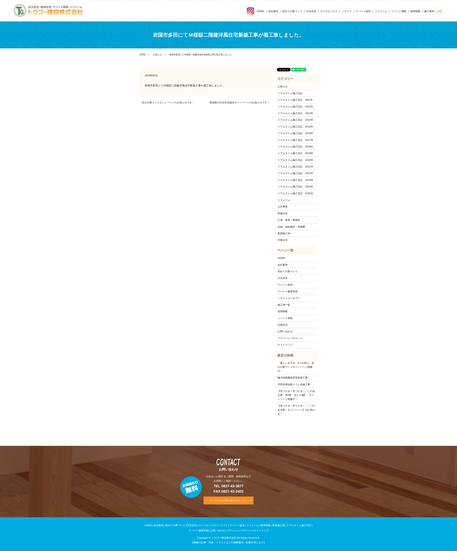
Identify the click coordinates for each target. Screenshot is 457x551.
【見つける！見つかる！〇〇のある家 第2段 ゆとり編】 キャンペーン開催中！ (296, 395)
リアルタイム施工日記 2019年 (295, 153)
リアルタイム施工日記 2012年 (295, 106)
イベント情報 (398, 11)
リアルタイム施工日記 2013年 (295, 113)
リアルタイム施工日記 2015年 (295, 126)
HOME (260, 11)
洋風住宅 (283, 240)
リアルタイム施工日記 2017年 (295, 140)
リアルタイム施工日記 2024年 (295, 186)
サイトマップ (285, 344)
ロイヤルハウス (329, 11)
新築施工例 (284, 233)
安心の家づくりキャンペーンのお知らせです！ (168, 102)
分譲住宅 (283, 324)
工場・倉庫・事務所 (289, 220)
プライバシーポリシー (290, 338)
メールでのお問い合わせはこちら (228, 500)
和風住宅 (283, 213)
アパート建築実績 (288, 291)
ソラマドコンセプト (289, 298)
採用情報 (415, 11)
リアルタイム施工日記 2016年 (295, 133)
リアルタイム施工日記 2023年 (295, 180)
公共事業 (283, 206)
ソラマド (347, 11)
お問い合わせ (285, 331)
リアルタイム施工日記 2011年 (295, 99)
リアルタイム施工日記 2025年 (295, 193)
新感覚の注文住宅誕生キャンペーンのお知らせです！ (240, 102)
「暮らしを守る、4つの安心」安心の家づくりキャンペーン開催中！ (296, 367)
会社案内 (273, 11)
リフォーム (381, 11)
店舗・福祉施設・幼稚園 (291, 226)
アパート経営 (363, 11)
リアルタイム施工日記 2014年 (295, 119)
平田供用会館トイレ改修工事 (294, 384)
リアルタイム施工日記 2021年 (295, 166)
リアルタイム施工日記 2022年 (295, 173)
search (442, 11)
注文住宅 (311, 11)
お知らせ (157, 54)
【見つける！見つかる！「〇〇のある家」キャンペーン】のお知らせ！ (296, 409)
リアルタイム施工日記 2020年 (295, 160)
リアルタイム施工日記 (290, 93)
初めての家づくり (292, 11)
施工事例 (429, 11)
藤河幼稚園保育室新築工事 (293, 377)
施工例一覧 (284, 304)
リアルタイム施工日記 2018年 (295, 146)
